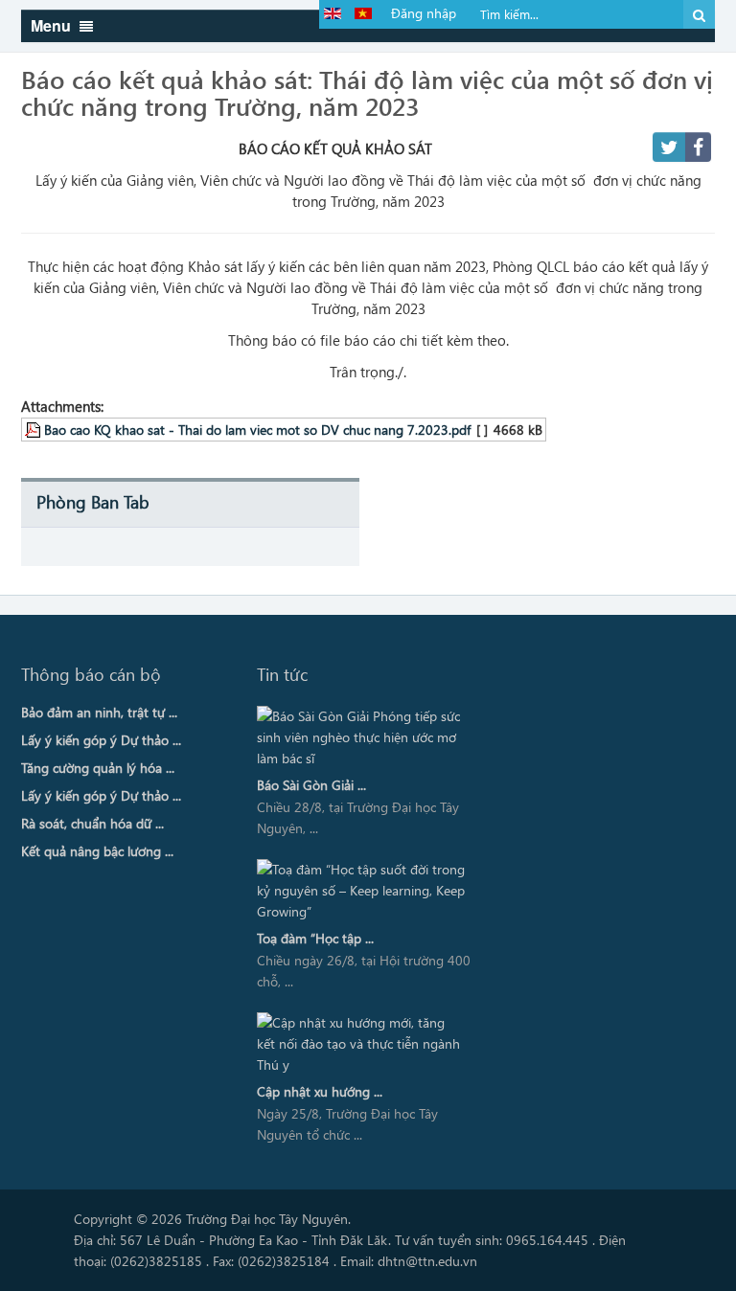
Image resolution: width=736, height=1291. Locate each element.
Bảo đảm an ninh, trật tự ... (99, 712)
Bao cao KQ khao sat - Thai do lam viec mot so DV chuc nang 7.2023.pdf (257, 429)
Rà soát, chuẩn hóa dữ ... (92, 823)
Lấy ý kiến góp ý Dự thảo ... (101, 740)
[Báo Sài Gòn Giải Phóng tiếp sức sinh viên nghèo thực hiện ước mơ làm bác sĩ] (361, 737)
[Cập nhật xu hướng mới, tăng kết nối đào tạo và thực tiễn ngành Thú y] (361, 1044)
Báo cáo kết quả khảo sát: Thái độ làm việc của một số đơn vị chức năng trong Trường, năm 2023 (367, 92)
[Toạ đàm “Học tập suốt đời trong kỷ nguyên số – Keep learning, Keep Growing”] (361, 890)
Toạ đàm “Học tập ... (315, 938)
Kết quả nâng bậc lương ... (97, 851)
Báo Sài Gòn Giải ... (311, 785)
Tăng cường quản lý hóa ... (97, 768)
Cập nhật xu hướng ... (319, 1091)
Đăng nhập (423, 13)
